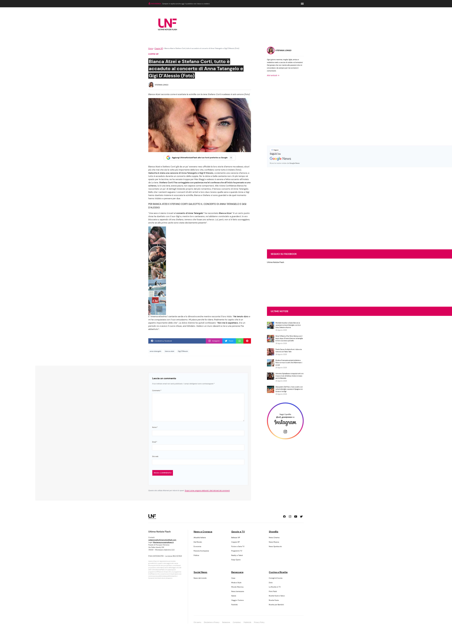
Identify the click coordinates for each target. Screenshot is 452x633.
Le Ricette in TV (275, 587)
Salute (233, 596)
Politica (196, 555)
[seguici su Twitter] (301, 516)
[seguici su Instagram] (290, 516)
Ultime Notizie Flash (275, 262)
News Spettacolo (275, 546)
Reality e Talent (237, 555)
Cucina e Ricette (278, 572)
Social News (200, 572)
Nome (154, 427)
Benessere (237, 572)
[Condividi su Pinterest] (247, 341)
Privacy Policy (259, 622)
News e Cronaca (203, 531)
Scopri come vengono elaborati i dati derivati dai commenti (207, 490)
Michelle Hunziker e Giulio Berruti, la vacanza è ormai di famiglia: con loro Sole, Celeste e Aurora (288, 325)
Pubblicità (247, 622)
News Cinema (274, 537)
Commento (156, 391)
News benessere (237, 591)
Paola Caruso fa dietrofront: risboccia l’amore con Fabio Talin (289, 350)
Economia (197, 546)
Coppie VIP (159, 48)
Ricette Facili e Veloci (277, 596)
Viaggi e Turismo (237, 600)
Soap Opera (235, 560)
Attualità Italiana (200, 537)
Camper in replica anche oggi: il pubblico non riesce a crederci (186, 4)
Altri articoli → (273, 75)
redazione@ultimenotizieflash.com (162, 540)
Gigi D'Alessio (183, 351)
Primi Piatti (273, 591)
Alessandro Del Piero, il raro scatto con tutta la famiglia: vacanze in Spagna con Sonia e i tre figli (289, 389)
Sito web (155, 456)
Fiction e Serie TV (237, 546)
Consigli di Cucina (275, 578)
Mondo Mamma (237, 587)
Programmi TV (236, 551)
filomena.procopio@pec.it (163, 542)
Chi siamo (197, 622)
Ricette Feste (274, 600)
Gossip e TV (238, 531)
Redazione (226, 622)
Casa (233, 578)
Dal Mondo (198, 542)
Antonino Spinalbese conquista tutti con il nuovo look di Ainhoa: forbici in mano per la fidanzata (289, 376)
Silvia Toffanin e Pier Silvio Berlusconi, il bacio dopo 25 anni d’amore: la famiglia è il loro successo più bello (289, 338)
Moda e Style (236, 582)
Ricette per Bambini (276, 605)
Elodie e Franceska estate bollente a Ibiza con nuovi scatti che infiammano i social (289, 362)
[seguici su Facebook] (284, 516)
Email (154, 442)
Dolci (271, 582)
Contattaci (237, 622)
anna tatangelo (155, 351)
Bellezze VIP (235, 537)
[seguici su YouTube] (295, 516)
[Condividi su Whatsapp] (240, 341)
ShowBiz (273, 531)
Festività (234, 605)
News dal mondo (200, 578)
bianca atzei (169, 351)
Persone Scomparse (201, 551)
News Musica (274, 542)
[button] (302, 4)
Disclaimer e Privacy (211, 622)
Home (150, 48)
